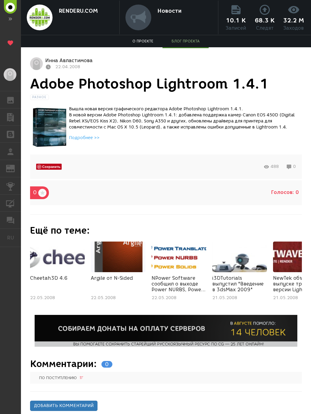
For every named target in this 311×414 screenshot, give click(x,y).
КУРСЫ (10, 203)
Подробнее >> (84, 137)
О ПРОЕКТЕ (142, 41)
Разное (39, 97)
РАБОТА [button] (10, 151)
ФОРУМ (10, 220)
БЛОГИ (10, 134)
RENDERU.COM (78, 11)
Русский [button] (14, 238)
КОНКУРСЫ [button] (10, 185)
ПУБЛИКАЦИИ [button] (10, 117)
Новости (169, 11)
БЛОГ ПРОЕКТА (186, 41)
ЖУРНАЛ (14, 168)
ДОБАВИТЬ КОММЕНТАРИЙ (64, 405)
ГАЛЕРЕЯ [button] (10, 99)
